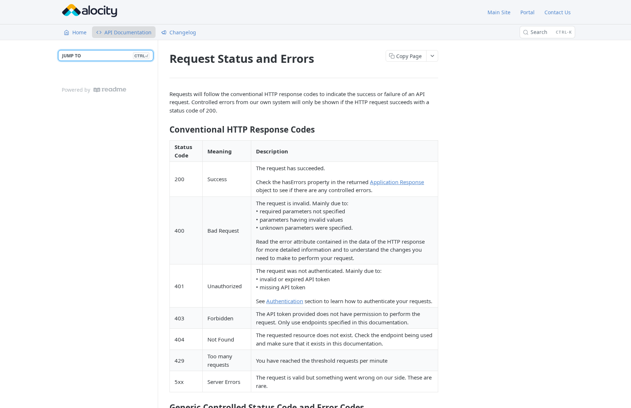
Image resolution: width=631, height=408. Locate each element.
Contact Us (557, 12)
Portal (527, 12)
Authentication (284, 301)
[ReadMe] (109, 89)
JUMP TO (105, 56)
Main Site (498, 12)
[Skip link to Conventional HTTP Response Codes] (164, 130)
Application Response (397, 182)
